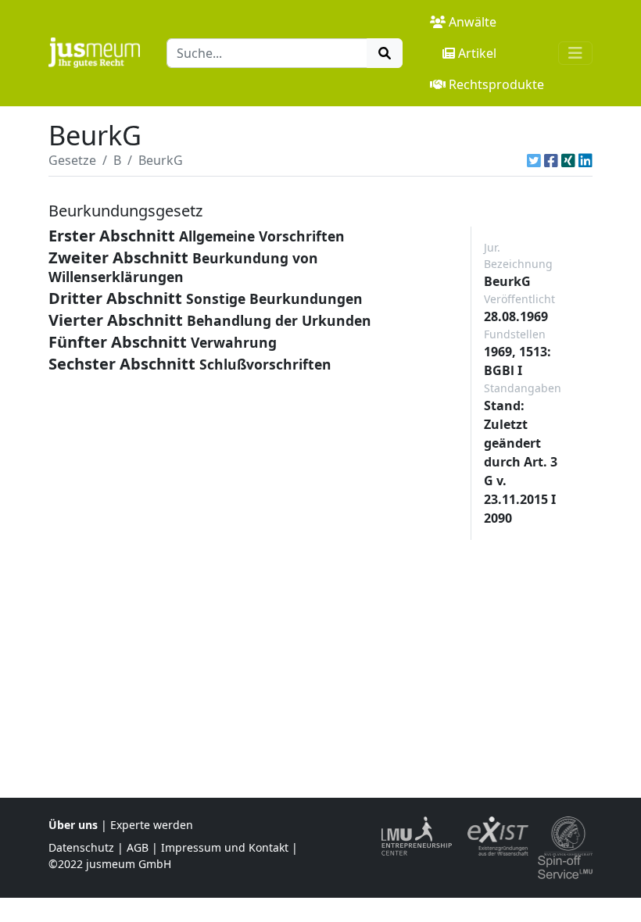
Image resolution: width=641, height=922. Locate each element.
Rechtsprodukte (496, 84)
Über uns (73, 824)
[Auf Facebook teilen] (551, 160)
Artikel (477, 53)
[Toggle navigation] (575, 53)
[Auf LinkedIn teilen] (585, 160)
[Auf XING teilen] (568, 160)
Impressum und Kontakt (224, 847)
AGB (138, 847)
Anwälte (472, 21)
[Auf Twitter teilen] (534, 160)
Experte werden (151, 824)
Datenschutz (81, 847)
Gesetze (72, 160)
